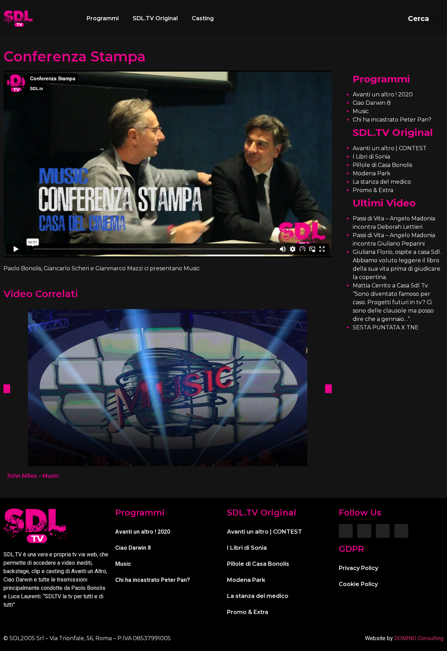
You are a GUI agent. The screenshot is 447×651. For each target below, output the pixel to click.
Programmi (103, 18)
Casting (203, 18)
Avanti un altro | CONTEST (390, 148)
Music (361, 111)
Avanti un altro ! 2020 (383, 94)
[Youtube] (401, 531)
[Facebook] (346, 531)
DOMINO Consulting (419, 638)
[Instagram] (364, 531)
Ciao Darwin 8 (372, 103)
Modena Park (371, 173)
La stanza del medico (382, 181)
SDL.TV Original (155, 18)
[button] (424, 18)
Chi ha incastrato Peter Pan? (392, 119)
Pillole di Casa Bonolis (382, 165)
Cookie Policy (358, 584)
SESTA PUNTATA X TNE (386, 327)
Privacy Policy (358, 568)
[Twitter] (383, 531)
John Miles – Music (33, 476)
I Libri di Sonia (371, 156)
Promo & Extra (373, 190)
